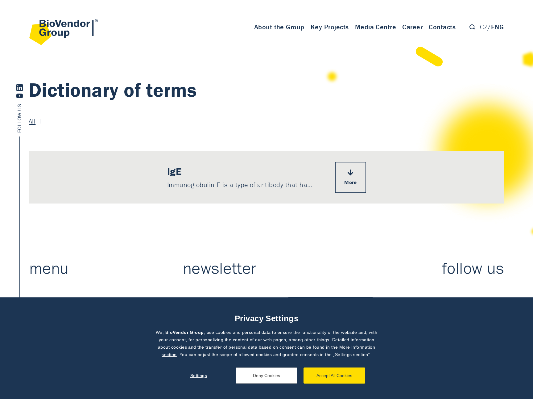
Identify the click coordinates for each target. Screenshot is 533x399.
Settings (198, 375)
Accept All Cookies (334, 375)
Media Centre (375, 27)
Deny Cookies (266, 375)
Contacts (442, 27)
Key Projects (330, 27)
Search (472, 27)
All (32, 121)
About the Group (279, 27)
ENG (497, 27)
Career (412, 27)
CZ (484, 27)
